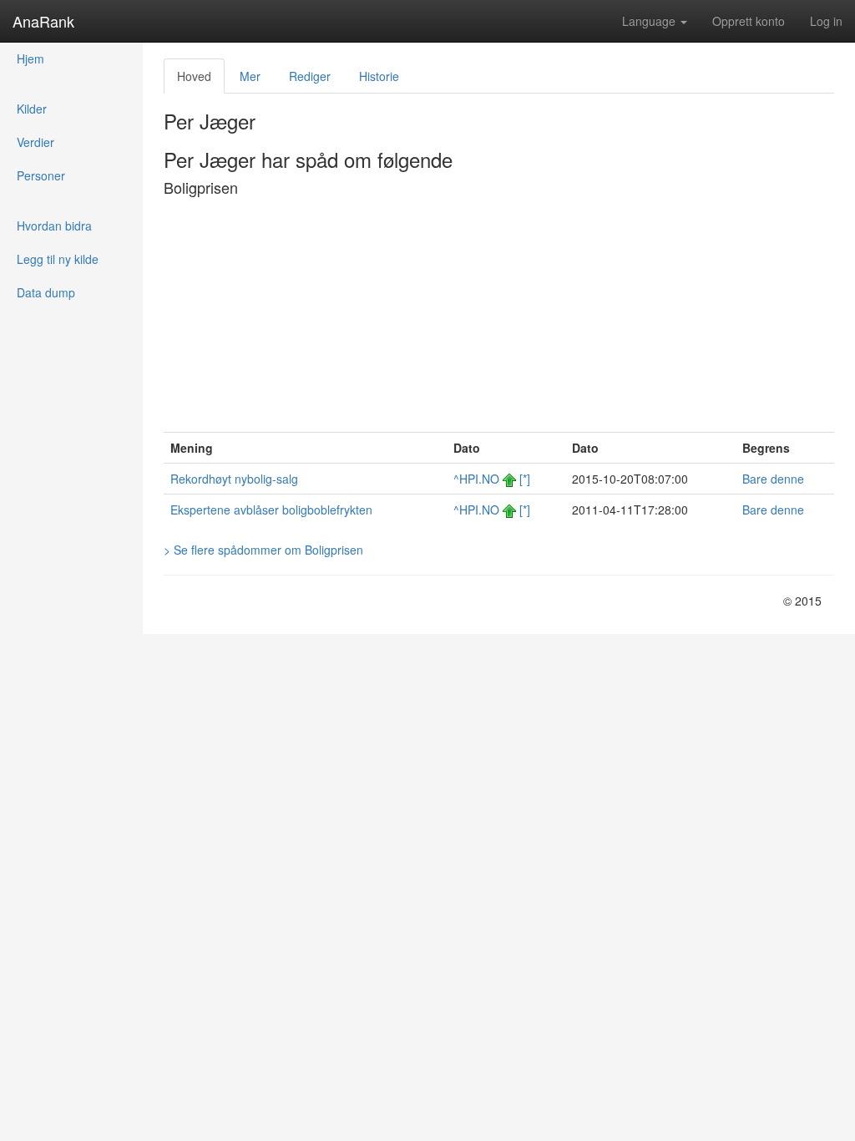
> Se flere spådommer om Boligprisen (263, 549)
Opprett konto (748, 21)
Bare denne (773, 478)
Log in (826, 21)
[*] (524, 478)
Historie (379, 76)
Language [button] (650, 21)
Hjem (30, 58)
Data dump (46, 292)
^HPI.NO (476, 478)
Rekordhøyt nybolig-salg (234, 478)
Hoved (194, 76)
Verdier (35, 142)
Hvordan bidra (54, 225)
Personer (41, 175)
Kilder (32, 108)
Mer (250, 76)
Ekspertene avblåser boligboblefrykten (271, 509)
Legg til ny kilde (58, 259)
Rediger (310, 76)
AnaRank (43, 21)
